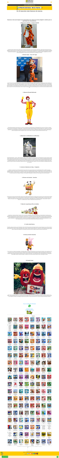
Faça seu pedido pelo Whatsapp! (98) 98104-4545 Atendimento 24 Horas (29, 307)
